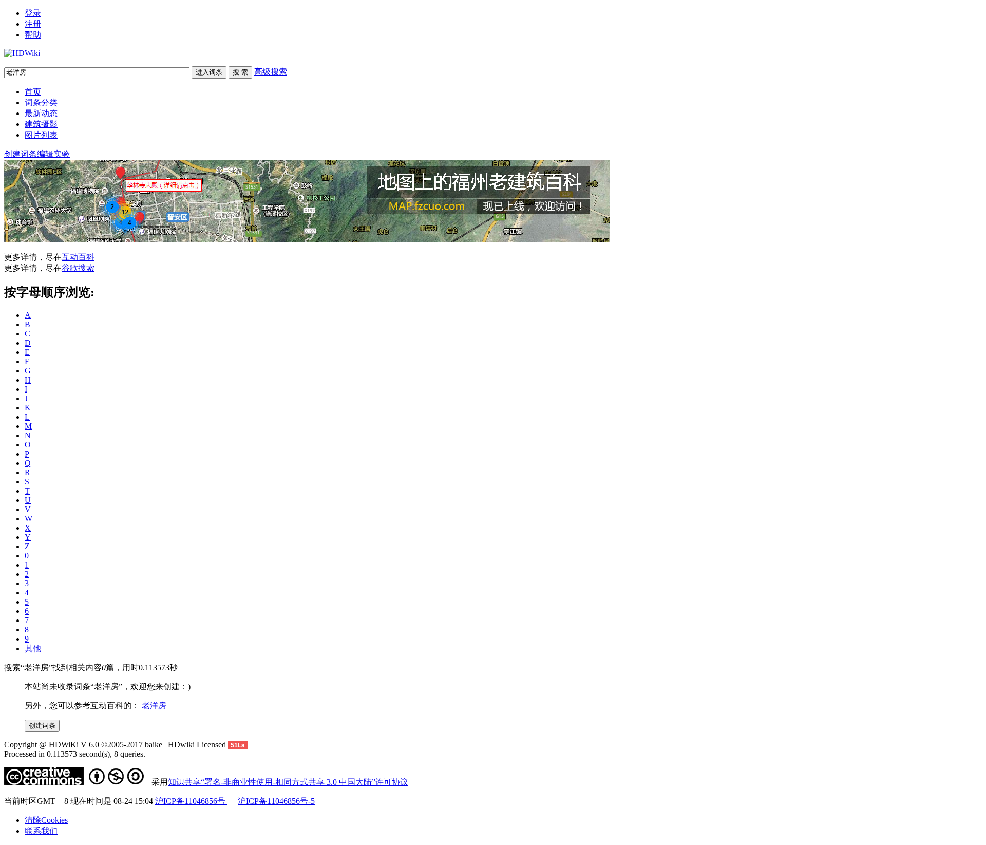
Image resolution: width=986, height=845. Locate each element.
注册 (33, 24)
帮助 (33, 34)
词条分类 (41, 102)
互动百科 (78, 257)
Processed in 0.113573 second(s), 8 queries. (74, 753)
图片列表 (41, 134)
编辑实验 (53, 153)
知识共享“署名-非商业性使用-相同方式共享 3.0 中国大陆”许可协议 (288, 782)
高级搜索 (270, 71)
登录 (33, 13)
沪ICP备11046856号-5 (276, 801)
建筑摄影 (41, 124)
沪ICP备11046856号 (191, 801)
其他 (33, 648)
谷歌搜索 (78, 268)
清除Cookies (46, 820)
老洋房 (154, 705)
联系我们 (41, 831)
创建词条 (20, 153)
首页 (33, 91)
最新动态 (41, 113)
